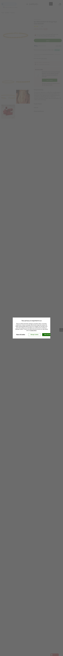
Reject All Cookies (20, 334)
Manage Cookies (34, 334)
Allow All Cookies (48, 334)
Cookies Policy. (33, 330)
